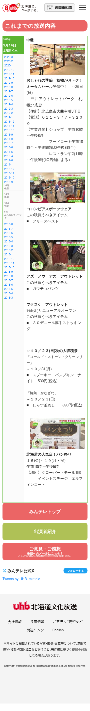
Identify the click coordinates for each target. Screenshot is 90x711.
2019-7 (8, 91)
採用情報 (37, 622)
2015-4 (8, 293)
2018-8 (8, 139)
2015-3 (8, 297)
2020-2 (8, 61)
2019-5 (8, 100)
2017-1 (8, 164)
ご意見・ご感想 (45, 551)
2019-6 (8, 95)
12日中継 (6, 204)
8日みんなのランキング (13, 214)
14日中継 (6, 196)
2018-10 (9, 130)
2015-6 (8, 284)
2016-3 (8, 246)
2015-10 (9, 267)
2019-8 (8, 87)
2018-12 (9, 121)
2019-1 (8, 117)
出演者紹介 (45, 531)
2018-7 (8, 143)
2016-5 (8, 237)
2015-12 (9, 259)
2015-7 (8, 280)
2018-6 (8, 147)
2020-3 (8, 57)
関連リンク (35, 630)
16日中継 (6, 187)
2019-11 (9, 74)
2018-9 (8, 134)
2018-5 (8, 152)
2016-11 (9, 173)
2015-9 (8, 271)
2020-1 (8, 65)
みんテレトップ (45, 511)
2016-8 (8, 224)
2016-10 (9, 177)
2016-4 (8, 241)
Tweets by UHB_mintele (21, 578)
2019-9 (8, 82)
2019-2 (8, 113)
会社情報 (15, 622)
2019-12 (9, 70)
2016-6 (8, 233)
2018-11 (9, 126)
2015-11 (9, 263)
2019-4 (8, 104)
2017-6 (8, 160)
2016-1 (8, 254)
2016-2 (8, 250)
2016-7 (8, 228)
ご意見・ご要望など (67, 622)
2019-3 (8, 108)
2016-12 (9, 169)
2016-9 (8, 182)
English (58, 630)
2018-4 (8, 156)
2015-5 (8, 289)
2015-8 (8, 276)
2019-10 (9, 78)
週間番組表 (63, 7)
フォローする (75, 570)
